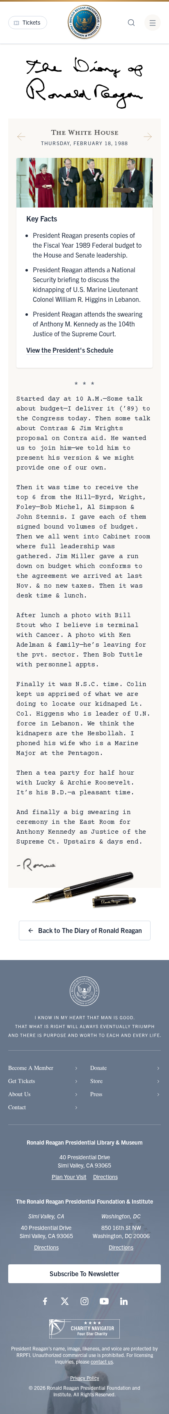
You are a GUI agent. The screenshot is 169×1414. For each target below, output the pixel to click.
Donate (98, 1068)
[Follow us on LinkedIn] (124, 1301)
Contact (17, 1107)
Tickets (31, 22)
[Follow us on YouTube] (104, 1301)
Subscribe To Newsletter (84, 1273)
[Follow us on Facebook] (45, 1301)
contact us (102, 1361)
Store (96, 1081)
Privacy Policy (84, 1378)
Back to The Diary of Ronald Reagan (90, 930)
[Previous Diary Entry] (21, 138)
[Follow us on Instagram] (84, 1301)
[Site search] (131, 22)
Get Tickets (21, 1081)
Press (96, 1094)
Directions (105, 1176)
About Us (19, 1094)
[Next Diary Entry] (147, 138)
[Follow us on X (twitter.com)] (65, 1301)
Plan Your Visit (69, 1176)
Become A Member (30, 1068)
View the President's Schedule (69, 350)
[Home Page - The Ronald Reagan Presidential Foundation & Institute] (84, 22)
